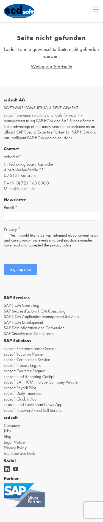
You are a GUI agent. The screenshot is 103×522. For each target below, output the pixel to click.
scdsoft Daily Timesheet (23, 393)
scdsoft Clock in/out (20, 399)
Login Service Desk (19, 453)
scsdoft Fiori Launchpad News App (33, 404)
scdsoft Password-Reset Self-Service (33, 410)
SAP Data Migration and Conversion (34, 327)
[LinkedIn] (8, 470)
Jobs (7, 430)
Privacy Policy (15, 447)
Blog (7, 436)
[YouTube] (16, 470)
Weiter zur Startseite (51, 66)
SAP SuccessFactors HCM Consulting (34, 311)
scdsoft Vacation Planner (24, 354)
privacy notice (60, 245)
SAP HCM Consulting (21, 305)
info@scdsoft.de (22, 188)
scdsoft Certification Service (27, 359)
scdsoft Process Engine (22, 365)
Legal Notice (14, 442)
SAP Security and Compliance (29, 333)
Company (12, 425)
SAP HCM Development (23, 322)
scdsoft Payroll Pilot (20, 387)
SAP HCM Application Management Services (41, 316)
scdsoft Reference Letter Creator (30, 348)
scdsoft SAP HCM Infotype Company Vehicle (40, 382)
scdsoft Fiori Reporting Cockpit (29, 376)
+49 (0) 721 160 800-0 (28, 183)
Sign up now (21, 269)
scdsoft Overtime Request (24, 370)
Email (10, 208)
